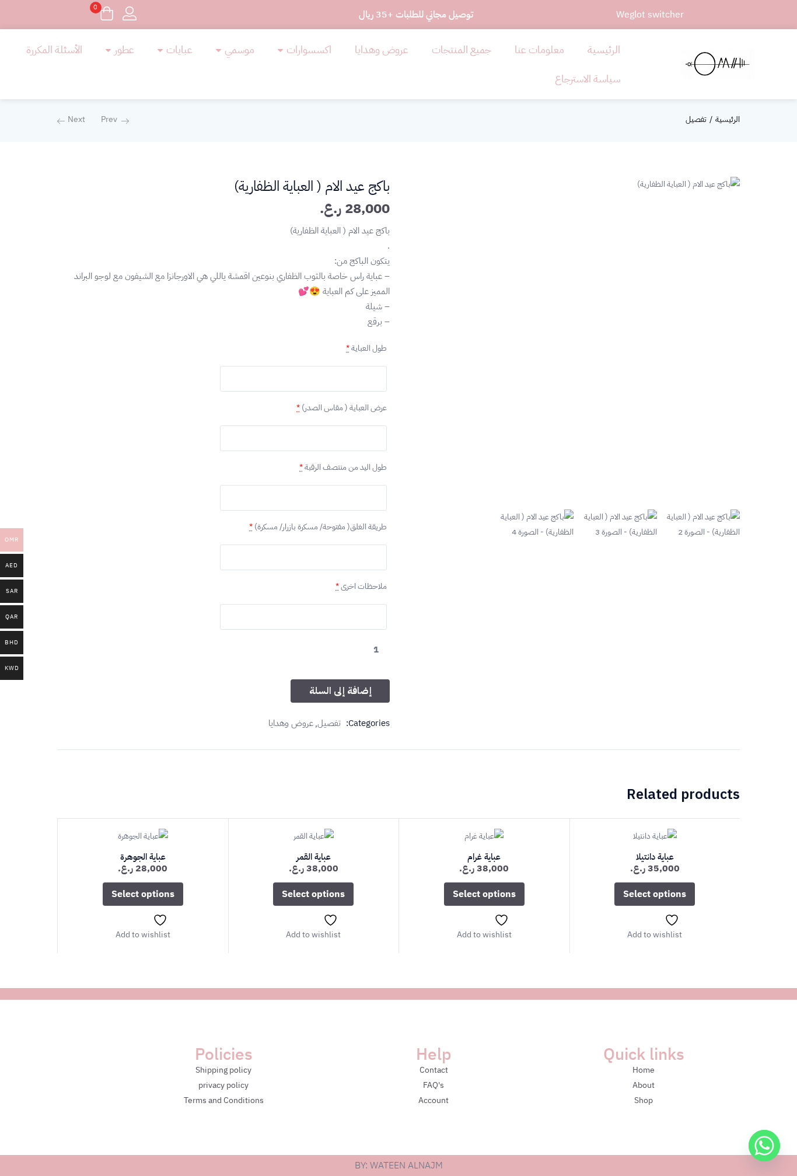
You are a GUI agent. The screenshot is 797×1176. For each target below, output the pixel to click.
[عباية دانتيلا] (655, 835)
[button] (107, 15)
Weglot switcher (650, 15)
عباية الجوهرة (143, 856)
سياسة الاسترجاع (587, 78)
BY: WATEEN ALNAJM (399, 1165)
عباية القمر (313, 856)
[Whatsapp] (764, 1145)
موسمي (238, 49)
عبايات (178, 49)
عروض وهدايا (381, 49)
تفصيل (696, 119)
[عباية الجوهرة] (143, 835)
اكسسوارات (307, 49)
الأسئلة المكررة (54, 49)
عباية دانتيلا (655, 856)
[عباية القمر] (314, 835)
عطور (123, 49)
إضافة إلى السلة (340, 691)
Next (76, 119)
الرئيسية (604, 49)
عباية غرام (484, 856)
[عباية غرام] (484, 835)
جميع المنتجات (461, 49)
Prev (109, 119)
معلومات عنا (539, 49)
